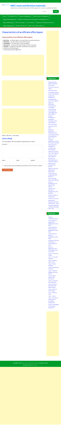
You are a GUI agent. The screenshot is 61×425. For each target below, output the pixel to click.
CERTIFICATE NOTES (21, 25)
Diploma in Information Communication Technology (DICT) (33, 19)
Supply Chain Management (9, 19)
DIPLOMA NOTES (12, 16)
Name (4, 160)
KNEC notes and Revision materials (28, 5)
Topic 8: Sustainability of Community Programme (53, 306)
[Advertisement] (23, 65)
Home (4, 16)
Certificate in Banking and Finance (44, 22)
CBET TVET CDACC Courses (36, 25)
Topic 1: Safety (51, 296)
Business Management (25, 16)
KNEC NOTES (34, 365)
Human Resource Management (41, 16)
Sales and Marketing (8, 22)
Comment (5, 144)
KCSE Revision (30, 22)
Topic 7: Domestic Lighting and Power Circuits (53, 272)
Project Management (8, 25)
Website (33, 160)
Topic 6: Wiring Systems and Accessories (51, 277)
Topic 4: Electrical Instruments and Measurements (52, 285)
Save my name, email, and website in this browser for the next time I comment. (23, 165)
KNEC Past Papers (20, 22)
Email (18, 160)
